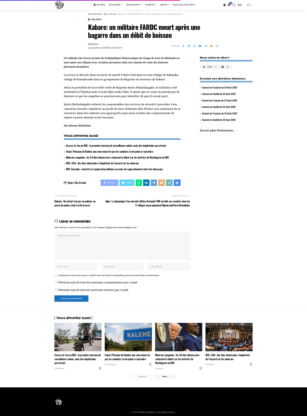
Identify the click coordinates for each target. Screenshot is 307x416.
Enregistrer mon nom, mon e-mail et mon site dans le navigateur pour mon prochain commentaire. (109, 275)
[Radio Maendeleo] (59, 5)
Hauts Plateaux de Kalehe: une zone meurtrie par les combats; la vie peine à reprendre (109, 151)
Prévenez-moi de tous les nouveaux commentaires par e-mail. (98, 282)
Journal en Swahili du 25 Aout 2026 (219, 107)
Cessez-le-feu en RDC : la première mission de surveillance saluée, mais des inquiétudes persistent (116, 146)
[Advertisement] (226, 162)
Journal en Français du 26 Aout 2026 (219, 87)
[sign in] (224, 5)
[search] (233, 5)
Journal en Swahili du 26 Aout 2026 (219, 94)
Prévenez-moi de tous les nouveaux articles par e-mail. (93, 290)
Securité (96, 19)
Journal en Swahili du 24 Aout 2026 (219, 120)
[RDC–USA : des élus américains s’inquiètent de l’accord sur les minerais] (229, 337)
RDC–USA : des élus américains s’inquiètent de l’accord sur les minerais (102, 163)
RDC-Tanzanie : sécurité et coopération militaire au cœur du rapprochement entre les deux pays (114, 169)
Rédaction (93, 44)
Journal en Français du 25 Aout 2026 (219, 100)
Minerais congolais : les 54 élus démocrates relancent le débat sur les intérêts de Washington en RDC (117, 157)
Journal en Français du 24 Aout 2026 (219, 113)
